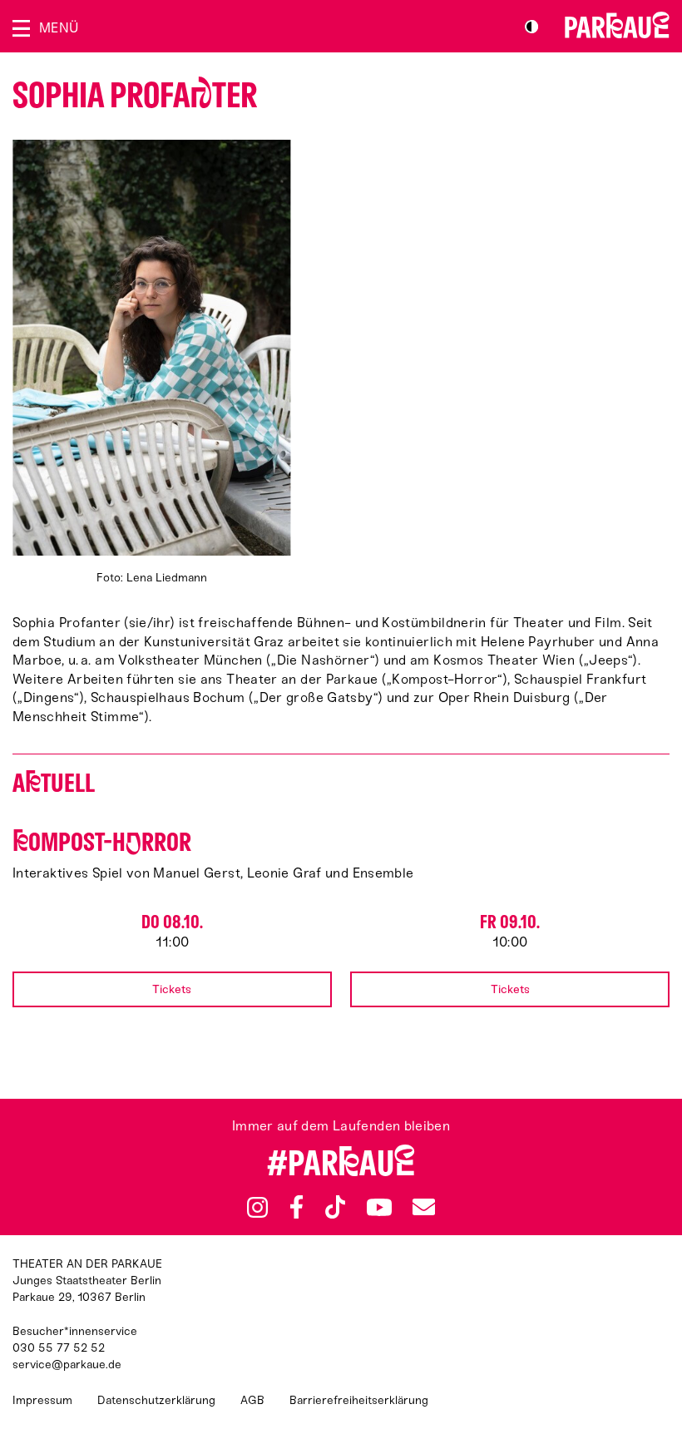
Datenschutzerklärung (156, 1400)
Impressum (42, 1400)
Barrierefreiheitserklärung (358, 1400)
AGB (252, 1400)
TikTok (335, 1207)
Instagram (257, 1207)
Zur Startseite (617, 25)
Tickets (171, 989)
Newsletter (423, 1206)
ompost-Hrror (101, 842)
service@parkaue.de (66, 1364)
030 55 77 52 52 (58, 1348)
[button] (151, 363)
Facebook (296, 1207)
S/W (531, 26)
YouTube (379, 1207)
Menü (58, 28)
